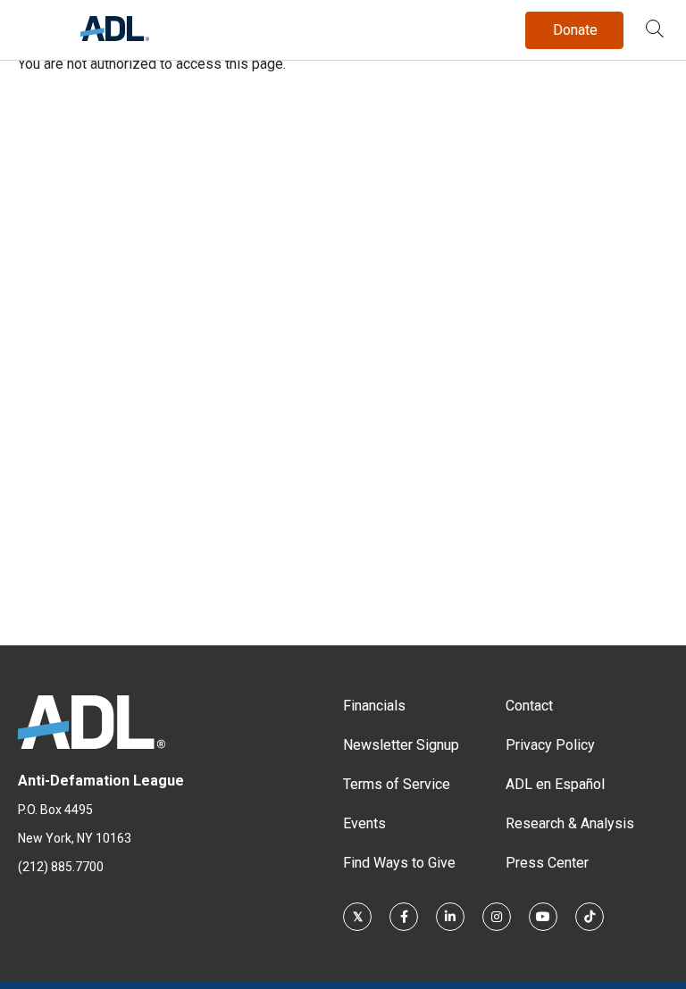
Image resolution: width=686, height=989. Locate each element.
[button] (654, 30)
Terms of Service (396, 784)
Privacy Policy (550, 744)
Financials (374, 705)
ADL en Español (555, 784)
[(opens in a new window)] (357, 916)
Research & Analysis (570, 823)
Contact (529, 705)
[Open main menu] (35, 26)
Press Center (547, 862)
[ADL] (114, 36)
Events (364, 823)
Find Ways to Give (399, 862)
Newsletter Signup (401, 744)
